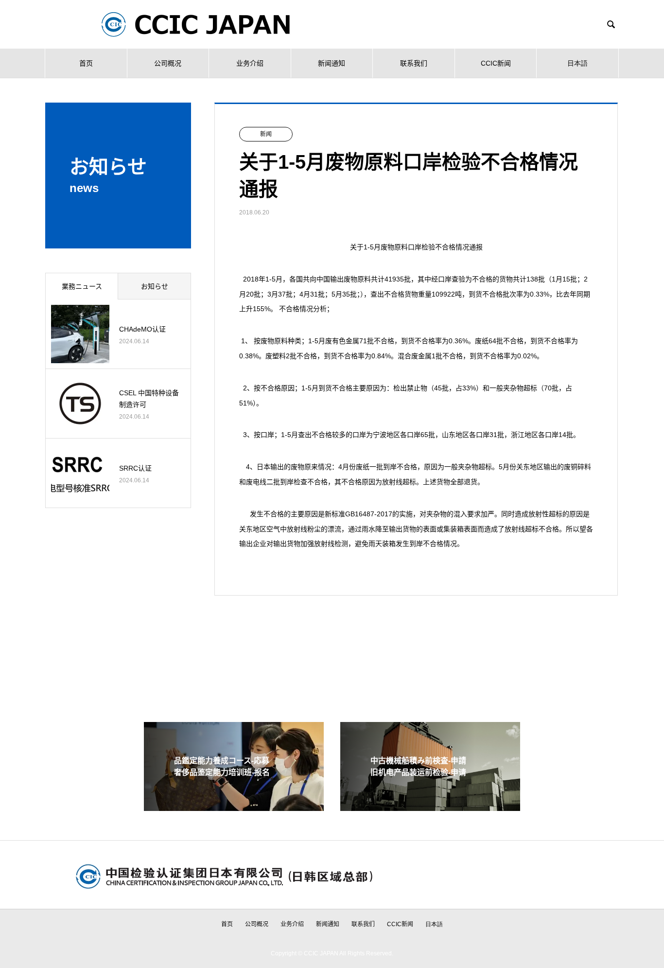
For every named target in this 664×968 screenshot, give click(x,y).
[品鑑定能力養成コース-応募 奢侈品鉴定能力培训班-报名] (234, 807)
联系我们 (413, 63)
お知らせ (154, 286)
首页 (86, 63)
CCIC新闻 (496, 63)
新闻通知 (331, 63)
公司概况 (167, 63)
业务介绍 (249, 63)
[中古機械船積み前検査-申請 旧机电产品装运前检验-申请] (430, 807)
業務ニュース (82, 286)
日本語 (577, 63)
